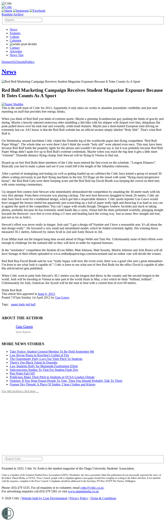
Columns (15, 40)
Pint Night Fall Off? (22, 373)
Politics (29, 62)
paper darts (18, 304)
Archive (18, 14)
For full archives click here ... (20, 391)
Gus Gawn (62, 297)
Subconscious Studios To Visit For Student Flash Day (44, 369)
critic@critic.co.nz (92, 487)
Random (7, 14)
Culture (14, 36)
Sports (21, 62)
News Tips (16, 55)
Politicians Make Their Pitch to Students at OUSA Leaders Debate (52, 377)
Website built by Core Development (44, 498)
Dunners (7, 62)
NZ (15, 62)
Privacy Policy (78, 498)
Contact (15, 47)
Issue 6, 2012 (46, 294)
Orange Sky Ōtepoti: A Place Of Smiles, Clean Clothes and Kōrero (52, 384)
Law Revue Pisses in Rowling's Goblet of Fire (39, 355)
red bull (30, 304)
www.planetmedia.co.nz (83, 491)
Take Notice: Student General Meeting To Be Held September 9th (52, 351)
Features (15, 33)
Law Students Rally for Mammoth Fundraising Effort (44, 366)
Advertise (16, 51)
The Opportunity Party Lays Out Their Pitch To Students (46, 359)
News (13, 29)
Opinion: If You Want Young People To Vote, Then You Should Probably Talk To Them (66, 380)
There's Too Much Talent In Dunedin (33, 362)
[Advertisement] (32, 421)
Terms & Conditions (103, 498)
